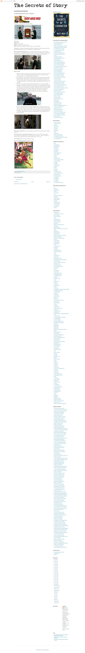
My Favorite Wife (57, 338)
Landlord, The (56, 306)
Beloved (55, 125)
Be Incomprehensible (58, 502)
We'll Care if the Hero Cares (59, 535)
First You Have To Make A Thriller (60, 443)
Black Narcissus (57, 232)
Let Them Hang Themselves (59, 497)
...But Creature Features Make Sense (60, 458)
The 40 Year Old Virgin (58, 173)
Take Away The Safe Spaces (59, 425)
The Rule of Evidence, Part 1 (59, 473)
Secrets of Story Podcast (58, 43)
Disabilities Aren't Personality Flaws (60, 520)
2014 (55, 578)
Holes (55, 131)
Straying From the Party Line (59, 52)
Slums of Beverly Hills (58, 373)
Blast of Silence (57, 234)
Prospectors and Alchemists (59, 462)
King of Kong (56, 301)
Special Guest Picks (57, 104)
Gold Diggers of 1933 (58, 274)
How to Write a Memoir (58, 110)
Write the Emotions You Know (59, 527)
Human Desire (56, 285)
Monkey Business (57, 332)
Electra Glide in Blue (57, 258)
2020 (55, 568)
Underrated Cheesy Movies (59, 552)
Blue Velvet (56, 147)
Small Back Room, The (58, 375)
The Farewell (56, 177)
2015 (55, 576)
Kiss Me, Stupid (57, 302)
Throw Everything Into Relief (59, 439)
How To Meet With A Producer (59, 83)
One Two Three (57, 346)
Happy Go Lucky (57, 278)
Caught (55, 239)
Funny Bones (56, 270)
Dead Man (56, 248)
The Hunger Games (57, 138)
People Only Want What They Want (60, 466)
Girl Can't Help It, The (58, 273)
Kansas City (56, 294)
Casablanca (56, 150)
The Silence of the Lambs (58, 182)
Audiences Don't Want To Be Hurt (60, 411)
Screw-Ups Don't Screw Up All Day (60, 508)
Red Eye (55, 355)
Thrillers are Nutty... (57, 456)
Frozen (55, 155)
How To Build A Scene (58, 70)
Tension (55, 383)
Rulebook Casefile (57, 108)
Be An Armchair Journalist (58, 436)
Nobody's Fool (56, 342)
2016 (55, 575)
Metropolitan (56, 325)
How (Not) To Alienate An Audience (60, 66)
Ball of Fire (56, 223)
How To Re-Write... (57, 78)
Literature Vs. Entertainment (59, 541)
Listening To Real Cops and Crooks (60, 438)
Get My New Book (57, 11)
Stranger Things (57, 202)
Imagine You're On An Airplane (59, 451)
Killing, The (56, 298)
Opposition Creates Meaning (59, 513)
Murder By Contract (57, 336)
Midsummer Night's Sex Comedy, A (60, 329)
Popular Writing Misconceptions (60, 81)
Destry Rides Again (57, 251)
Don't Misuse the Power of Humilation (61, 532)
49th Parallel (56, 212)
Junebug (55, 293)
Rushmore (56, 166)
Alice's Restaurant (57, 216)
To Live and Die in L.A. (58, 387)
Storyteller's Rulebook (58, 56)
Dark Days (56, 247)
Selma (55, 167)
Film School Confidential (58, 106)
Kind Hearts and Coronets (58, 300)
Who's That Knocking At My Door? (60, 403)
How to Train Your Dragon (58, 159)
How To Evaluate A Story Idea (59, 63)
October (55, 588)
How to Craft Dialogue (58, 71)
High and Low (56, 281)
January (55, 602)
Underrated (19, 172)
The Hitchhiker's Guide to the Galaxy (60, 137)
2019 (55, 570)
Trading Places (57, 388)
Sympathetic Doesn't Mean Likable (60, 421)
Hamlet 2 (55, 277)
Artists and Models (57, 220)
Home (32, 181)
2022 (55, 565)
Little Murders (56, 312)
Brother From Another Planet (59, 238)
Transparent (56, 206)
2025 (55, 561)
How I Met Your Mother (58, 195)
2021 (55, 567)
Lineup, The (56, 309)
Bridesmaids (56, 148)
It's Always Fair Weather (58, 290)
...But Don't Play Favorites (58, 545)
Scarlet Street (56, 367)
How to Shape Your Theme (59, 74)
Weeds (55, 207)
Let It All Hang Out (57, 444)
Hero (55, 279)
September (56, 590)
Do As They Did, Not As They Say (60, 467)
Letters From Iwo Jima (58, 308)
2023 (55, 564)
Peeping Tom (56, 348)
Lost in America (57, 315)
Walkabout (56, 395)
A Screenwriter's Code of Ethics (59, 440)
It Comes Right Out (57, 454)
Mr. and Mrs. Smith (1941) (58, 334)
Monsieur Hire (56, 333)
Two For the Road (57, 390)
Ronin (55, 360)
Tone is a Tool (56, 510)
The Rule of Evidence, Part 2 (59, 474)
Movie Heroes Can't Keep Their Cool (60, 455)
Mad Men (56, 196)
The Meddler (56, 101)
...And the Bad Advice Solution (59, 489)
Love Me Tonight (57, 318)
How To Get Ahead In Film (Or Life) (60, 85)
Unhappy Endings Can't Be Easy (60, 420)
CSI (54, 194)
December (56, 585)
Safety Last (56, 363)
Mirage (55, 330)
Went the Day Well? (57, 399)
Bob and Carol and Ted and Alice (60, 235)
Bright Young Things (57, 236)
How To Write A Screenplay (59, 75)
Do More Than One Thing (58, 483)
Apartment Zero (57, 219)
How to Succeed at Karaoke (59, 485)
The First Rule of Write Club (59, 477)
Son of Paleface (57, 379)
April (55, 598)
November (56, 587)
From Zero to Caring (57, 490)
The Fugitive (56, 179)
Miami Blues (56, 326)
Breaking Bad (56, 190)
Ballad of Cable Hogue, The (59, 224)
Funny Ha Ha (56, 271)
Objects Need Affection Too (59, 463)
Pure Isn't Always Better (58, 479)
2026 (55, 559)
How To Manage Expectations (59, 73)
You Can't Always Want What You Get (60, 536)
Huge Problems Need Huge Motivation (61, 528)
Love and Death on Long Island (59, 317)
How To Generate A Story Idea (59, 62)
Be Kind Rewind (57, 227)
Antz (55, 217)
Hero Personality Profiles (58, 94)
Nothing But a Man (57, 344)
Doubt (55, 254)
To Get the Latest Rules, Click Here (60, 547)
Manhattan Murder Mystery (59, 322)
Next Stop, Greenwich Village (59, 341)
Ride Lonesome (57, 359)
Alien (55, 143)
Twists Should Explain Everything (60, 432)
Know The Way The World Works (60, 498)
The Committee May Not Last (59, 435)
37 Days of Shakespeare (58, 109)
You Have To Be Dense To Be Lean (60, 506)
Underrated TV (56, 553)
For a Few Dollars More (58, 266)
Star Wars (56, 170)
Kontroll (55, 304)
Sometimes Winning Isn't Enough (60, 524)
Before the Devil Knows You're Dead (60, 228)
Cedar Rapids (56, 240)
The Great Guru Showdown (59, 89)
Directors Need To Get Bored (59, 450)
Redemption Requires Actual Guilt (60, 514)
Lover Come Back (57, 319)
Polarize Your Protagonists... (59, 544)
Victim (55, 394)
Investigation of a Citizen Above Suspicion (61, 289)
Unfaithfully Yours (57, 391)
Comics (55, 554)
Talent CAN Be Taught (58, 415)
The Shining (56, 181)
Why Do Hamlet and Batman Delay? (60, 459)
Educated (56, 127)
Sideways (56, 169)
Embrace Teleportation (58, 517)
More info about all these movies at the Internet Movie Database (61, 635)
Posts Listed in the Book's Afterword (60, 46)
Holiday (55, 282)
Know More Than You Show (59, 82)
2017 (55, 573)
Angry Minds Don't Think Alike (59, 486)
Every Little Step (57, 261)
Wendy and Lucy (57, 398)
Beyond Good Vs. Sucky (58, 98)
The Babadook (56, 174)
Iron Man (55, 162)
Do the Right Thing (57, 152)
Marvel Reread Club (57, 44)
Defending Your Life (57, 250)
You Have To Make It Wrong (59, 481)
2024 (55, 562)
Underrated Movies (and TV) (59, 58)
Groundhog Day (57, 158)
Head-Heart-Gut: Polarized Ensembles (61, 87)
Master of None (57, 198)
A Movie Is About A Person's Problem (60, 409)
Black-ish (55, 188)
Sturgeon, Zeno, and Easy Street (60, 531)
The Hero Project (57, 59)
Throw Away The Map (58, 424)
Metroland (56, 324)
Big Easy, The (56, 231)
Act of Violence (57, 215)
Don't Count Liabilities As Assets (60, 442)
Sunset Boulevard (57, 171)
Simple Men (56, 372)
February (56, 601)
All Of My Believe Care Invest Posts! (60, 42)
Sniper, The (56, 377)
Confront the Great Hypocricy (59, 521)
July (55, 593)
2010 (55, 584)
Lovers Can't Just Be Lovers (59, 512)
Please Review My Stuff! (58, 117)
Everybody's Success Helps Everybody (61, 525)
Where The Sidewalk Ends (59, 400)
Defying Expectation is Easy (59, 427)
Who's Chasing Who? (58, 471)
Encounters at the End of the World (60, 259)
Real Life (55, 353)
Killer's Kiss (56, 297)
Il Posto (55, 286)
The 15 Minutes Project (58, 93)
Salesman (56, 364)
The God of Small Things (58, 135)
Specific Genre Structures (58, 69)
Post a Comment (19, 179)
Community (56, 192)
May (55, 596)
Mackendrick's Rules (58, 90)
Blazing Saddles (57, 146)
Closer (55, 244)
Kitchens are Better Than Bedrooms (60, 470)
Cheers (55, 191)
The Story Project (57, 97)
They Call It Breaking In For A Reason (61, 428)
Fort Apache (56, 267)
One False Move (57, 345)
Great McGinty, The (57, 275)
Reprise (55, 357)
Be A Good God (57, 448)
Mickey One (56, 328)
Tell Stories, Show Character (59, 408)
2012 (55, 581)
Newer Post (16, 181)
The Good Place (57, 203)
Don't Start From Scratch (58, 516)
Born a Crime (56, 126)
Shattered (56, 369)
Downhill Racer (57, 255)
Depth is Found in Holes (58, 423)
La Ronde (56, 305)
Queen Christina (57, 352)
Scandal (55, 200)
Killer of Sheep (56, 296)
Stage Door (56, 380)
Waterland (56, 396)
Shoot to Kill (56, 371)
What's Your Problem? (58, 482)
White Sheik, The (57, 402)
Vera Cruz (56, 392)
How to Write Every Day (58, 60)
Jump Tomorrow (57, 292)
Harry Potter (56, 130)
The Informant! (56, 384)
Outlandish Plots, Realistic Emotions (60, 529)
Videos (55, 55)
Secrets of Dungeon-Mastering (59, 114)
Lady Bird (56, 163)
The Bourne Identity (57, 175)
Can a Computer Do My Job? (59, 113)
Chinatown (56, 151)
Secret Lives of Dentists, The (59, 368)
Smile (55, 376)
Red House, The (57, 356)
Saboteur (55, 361)
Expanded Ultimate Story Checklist (60, 47)
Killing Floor (56, 133)
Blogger (47, 649)
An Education (56, 144)
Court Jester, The (57, 246)
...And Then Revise (57, 79)
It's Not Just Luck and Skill (58, 431)
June (55, 595)
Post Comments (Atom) (23, 183)
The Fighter (56, 178)
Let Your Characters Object (59, 533)
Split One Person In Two (58, 446)
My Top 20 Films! (57, 116)
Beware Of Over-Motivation (59, 412)
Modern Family (57, 199)
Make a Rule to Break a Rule (59, 539)
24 (54, 187)
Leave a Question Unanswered (59, 469)
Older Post (48, 181)
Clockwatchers (56, 243)
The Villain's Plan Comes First (59, 417)
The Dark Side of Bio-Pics (58, 509)
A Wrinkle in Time (57, 123)
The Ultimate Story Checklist (59, 48)
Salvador (55, 365)
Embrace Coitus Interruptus (59, 475)
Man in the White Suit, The (59, 321)
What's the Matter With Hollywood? (60, 105)
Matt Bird (65, 607)
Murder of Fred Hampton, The (59, 337)
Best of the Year (57, 100)
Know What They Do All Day (59, 447)
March (55, 599)
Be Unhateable (57, 452)
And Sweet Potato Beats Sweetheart (60, 494)
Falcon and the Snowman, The (59, 262)
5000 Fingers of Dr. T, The (58, 213)
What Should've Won (58, 102)
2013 (55, 579)
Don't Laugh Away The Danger (59, 501)
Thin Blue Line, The (57, 386)
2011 (55, 582)
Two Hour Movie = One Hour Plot (60, 505)
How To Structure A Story (58, 67)
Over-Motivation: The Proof (59, 413)
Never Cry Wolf (57, 340)
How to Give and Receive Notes (60, 77)
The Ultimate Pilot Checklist (59, 50)
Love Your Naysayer (57, 478)
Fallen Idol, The (57, 263)
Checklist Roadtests (57, 51)
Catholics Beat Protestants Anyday (60, 493)
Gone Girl (56, 129)
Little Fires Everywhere (58, 134)
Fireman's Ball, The (57, 265)
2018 (55, 572)
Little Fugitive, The (57, 310)
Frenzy (55, 269)
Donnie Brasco (57, 154)
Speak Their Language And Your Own (61, 543)
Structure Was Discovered (58, 419)
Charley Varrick (57, 242)
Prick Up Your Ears (57, 349)
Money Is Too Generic (58, 540)
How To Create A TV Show (59, 86)
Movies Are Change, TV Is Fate (59, 416)
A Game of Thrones (57, 122)
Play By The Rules (57, 537)
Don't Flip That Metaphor (58, 504)
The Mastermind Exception (59, 500)
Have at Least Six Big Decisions (60, 112)
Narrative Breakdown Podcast (59, 54)
